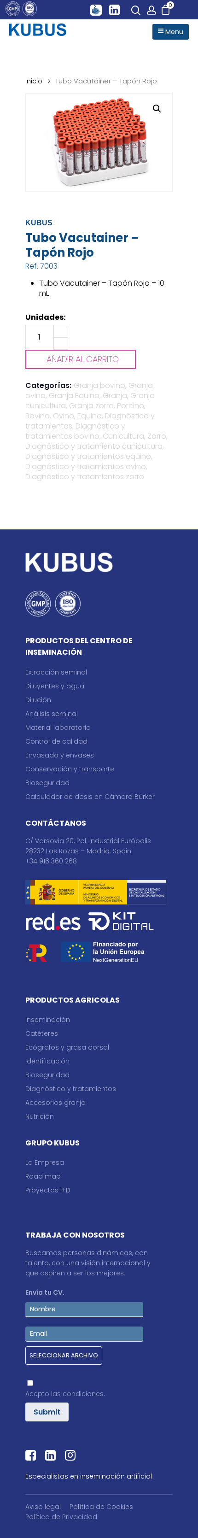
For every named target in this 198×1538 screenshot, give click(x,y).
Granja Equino (74, 395)
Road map (43, 1176)
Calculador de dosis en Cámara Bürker (90, 796)
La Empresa (44, 1162)
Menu (173, 31)
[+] (60, 331)
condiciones (83, 1393)
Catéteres (41, 1033)
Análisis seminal (51, 713)
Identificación (47, 1061)
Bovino (37, 416)
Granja (115, 395)
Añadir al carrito (83, 359)
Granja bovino (99, 385)
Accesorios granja (55, 1102)
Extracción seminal (56, 672)
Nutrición (39, 1116)
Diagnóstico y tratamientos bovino (75, 431)
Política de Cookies (101, 1506)
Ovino (63, 416)
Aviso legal (43, 1506)
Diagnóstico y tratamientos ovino (85, 466)
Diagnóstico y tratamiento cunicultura (94, 446)
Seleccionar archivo (63, 1355)
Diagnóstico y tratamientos (70, 1088)
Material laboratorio (58, 727)
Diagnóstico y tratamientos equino (88, 456)
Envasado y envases (59, 755)
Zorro (156, 436)
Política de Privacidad (61, 1516)
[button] (157, 108)
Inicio (33, 81)
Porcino (130, 405)
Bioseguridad (47, 782)
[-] (60, 343)
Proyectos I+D (47, 1190)
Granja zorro (91, 405)
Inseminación (47, 1019)
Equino (89, 416)
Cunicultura (123, 436)
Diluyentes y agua (54, 686)
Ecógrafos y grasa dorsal (67, 1047)
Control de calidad (56, 741)
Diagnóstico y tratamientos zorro (84, 476)
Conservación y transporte (69, 769)
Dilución (38, 699)
